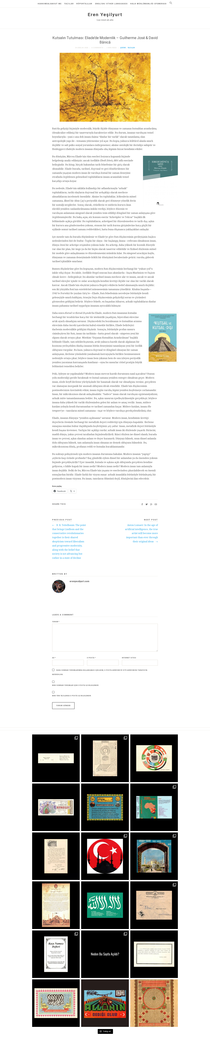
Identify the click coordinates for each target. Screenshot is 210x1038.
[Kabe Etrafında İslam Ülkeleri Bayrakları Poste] (154, 758)
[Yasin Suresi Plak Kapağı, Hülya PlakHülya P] (154, 856)
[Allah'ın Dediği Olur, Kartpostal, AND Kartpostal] (105, 1003)
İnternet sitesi (129, 658)
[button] (170, 3)
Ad (54, 658)
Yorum (55, 621)
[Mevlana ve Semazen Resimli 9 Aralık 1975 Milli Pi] (56, 807)
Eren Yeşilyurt (105, 14)
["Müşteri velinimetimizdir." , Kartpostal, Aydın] (56, 1003)
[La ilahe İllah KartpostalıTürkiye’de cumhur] (105, 905)
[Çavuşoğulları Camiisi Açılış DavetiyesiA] (56, 856)
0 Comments (97, 48)
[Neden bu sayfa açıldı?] (105, 954)
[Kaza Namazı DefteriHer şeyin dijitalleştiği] (56, 954)
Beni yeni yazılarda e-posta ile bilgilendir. (72, 696)
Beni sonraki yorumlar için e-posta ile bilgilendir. (75, 685)
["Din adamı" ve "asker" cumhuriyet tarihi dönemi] (56, 758)
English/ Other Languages (111, 4)
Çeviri (123, 48)
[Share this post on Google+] (151, 504)
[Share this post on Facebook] (142, 504)
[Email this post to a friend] (156, 504)
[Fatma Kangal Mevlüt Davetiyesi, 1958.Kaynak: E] (154, 954)
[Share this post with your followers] (147, 504)
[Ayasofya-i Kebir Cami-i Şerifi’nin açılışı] (56, 905)
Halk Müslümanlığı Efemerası (148, 4)
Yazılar (69, 4)
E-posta (91, 658)
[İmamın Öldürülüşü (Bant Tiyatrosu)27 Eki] (154, 807)
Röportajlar (84, 4)
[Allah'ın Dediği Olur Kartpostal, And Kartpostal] (105, 807)
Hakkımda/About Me (50, 4)
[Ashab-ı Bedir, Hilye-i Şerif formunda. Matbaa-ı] (154, 1003)
